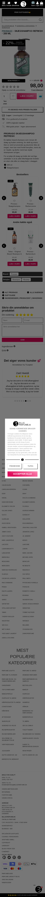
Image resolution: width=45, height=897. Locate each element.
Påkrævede (14, 466)
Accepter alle (22, 474)
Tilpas (30, 466)
